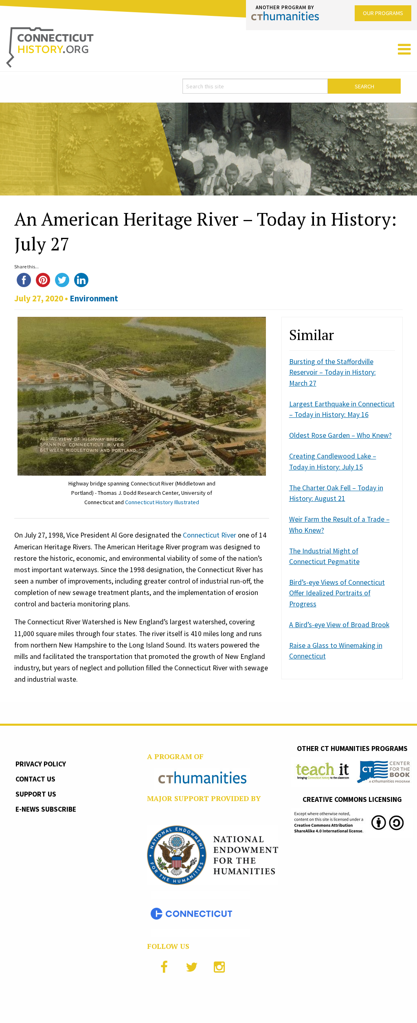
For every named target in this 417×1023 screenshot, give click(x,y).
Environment (94, 298)
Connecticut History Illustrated (162, 502)
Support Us (35, 794)
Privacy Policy (40, 764)
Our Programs (383, 13)
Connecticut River (209, 535)
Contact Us (35, 779)
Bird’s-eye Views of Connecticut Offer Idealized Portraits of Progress (337, 593)
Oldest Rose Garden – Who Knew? (340, 435)
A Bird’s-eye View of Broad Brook (339, 624)
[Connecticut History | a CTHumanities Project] (50, 46)
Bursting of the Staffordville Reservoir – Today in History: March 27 (332, 372)
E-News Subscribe (45, 809)
